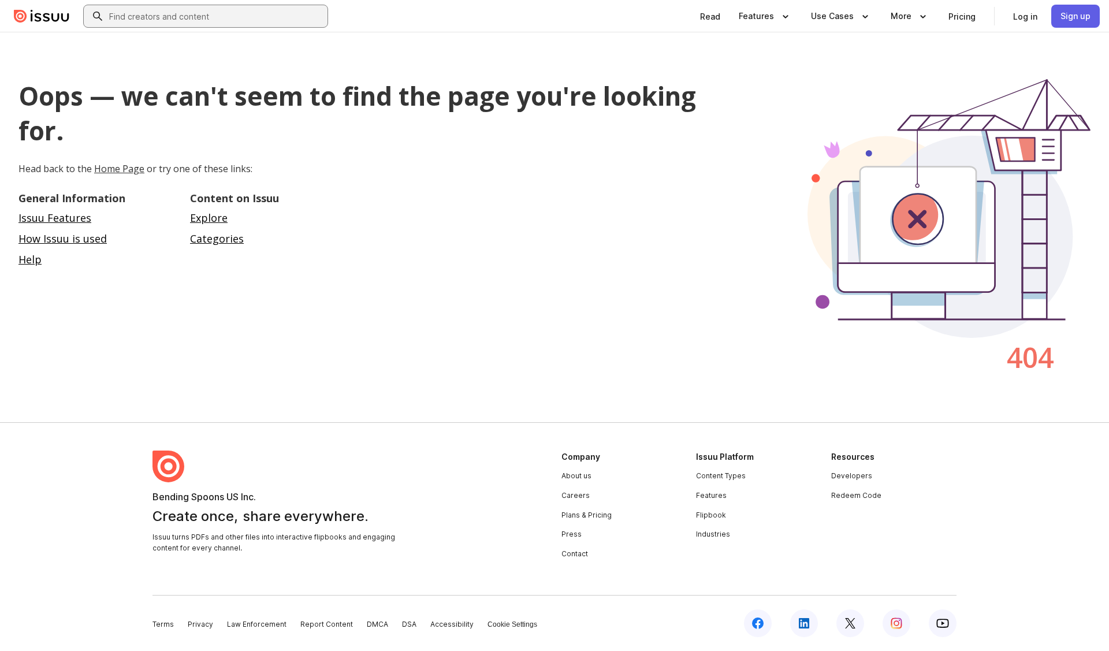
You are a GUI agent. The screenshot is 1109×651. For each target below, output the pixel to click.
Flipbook (711, 515)
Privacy (200, 624)
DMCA (377, 624)
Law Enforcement (256, 624)
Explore (209, 218)
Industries (713, 534)
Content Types (721, 475)
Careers (575, 495)
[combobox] (216, 16)
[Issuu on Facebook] (758, 623)
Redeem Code (856, 495)
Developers (851, 475)
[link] (710, 16)
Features (711, 495)
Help (30, 259)
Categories (217, 238)
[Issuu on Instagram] (896, 623)
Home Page (119, 168)
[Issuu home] (41, 16)
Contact (574, 553)
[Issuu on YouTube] (943, 623)
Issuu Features (54, 218)
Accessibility (452, 624)
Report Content (326, 624)
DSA (409, 624)
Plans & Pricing (586, 515)
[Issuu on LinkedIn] (804, 623)
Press (571, 534)
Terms (163, 624)
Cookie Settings (512, 624)
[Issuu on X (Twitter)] (850, 623)
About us (576, 475)
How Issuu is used (62, 238)
